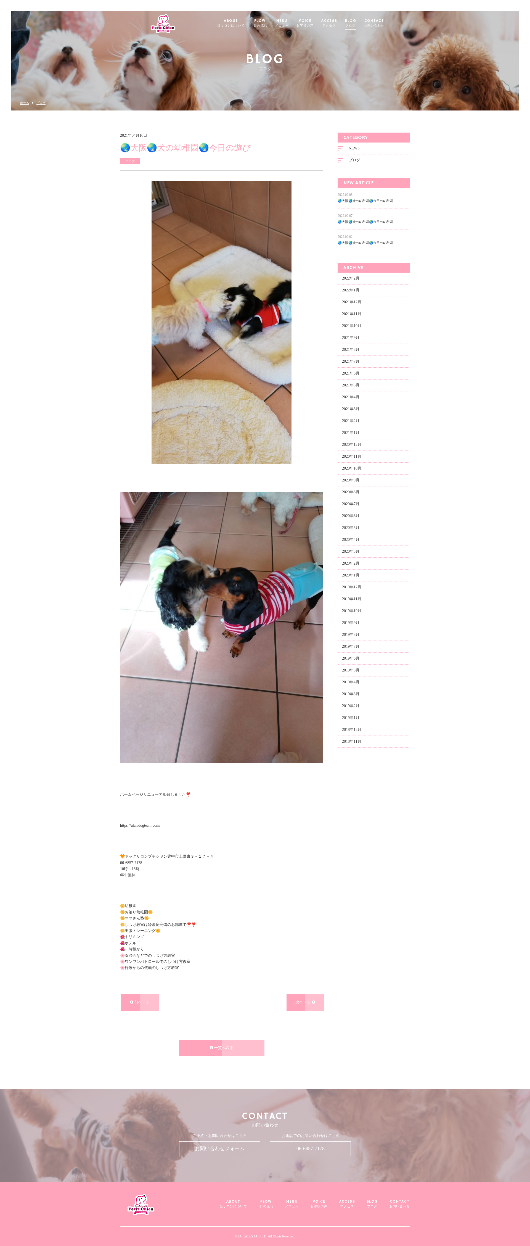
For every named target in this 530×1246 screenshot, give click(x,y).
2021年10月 (351, 326)
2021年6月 (350, 373)
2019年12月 (351, 587)
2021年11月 (351, 314)
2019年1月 (350, 718)
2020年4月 (350, 540)
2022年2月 (350, 278)
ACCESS (329, 23)
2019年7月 (350, 646)
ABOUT (231, 23)
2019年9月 (350, 623)
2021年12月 (351, 302)
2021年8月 (350, 349)
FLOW (260, 23)
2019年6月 (350, 658)
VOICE (305, 23)
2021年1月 (350, 433)
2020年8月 (350, 492)
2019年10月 (351, 611)
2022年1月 (350, 290)
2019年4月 (350, 682)
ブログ (41, 102)
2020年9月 (350, 480)
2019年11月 (351, 599)
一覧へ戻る (223, 1048)
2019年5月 (350, 670)
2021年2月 (350, 421)
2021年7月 (350, 361)
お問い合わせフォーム (220, 1148)
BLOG (350, 23)
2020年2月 (350, 563)
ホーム (24, 102)
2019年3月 (350, 694)
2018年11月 (351, 741)
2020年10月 (351, 468)
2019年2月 (350, 706)
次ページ (303, 1002)
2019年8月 (350, 635)
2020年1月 (350, 575)
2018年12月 (351, 730)
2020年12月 (351, 444)
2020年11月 (351, 456)
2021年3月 (350, 409)
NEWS (354, 148)
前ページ (141, 1002)
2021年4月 (350, 397)
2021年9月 (350, 338)
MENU (282, 23)
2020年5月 (350, 528)
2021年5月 (350, 385)
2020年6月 (350, 516)
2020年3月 (350, 551)
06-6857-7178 (310, 1148)
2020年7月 (350, 504)
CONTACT (374, 23)
